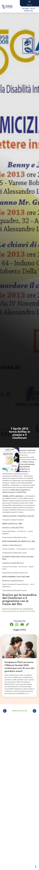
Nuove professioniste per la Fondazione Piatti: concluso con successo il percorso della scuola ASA (19, 666)
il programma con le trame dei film (15, 600)
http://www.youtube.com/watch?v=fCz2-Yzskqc (18, 611)
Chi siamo (25, 8)
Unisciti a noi (28, 11)
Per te (32, 8)
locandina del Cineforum (19, 596)
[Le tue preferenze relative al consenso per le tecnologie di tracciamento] (35, 866)
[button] (34, 710)
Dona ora (29, 5)
